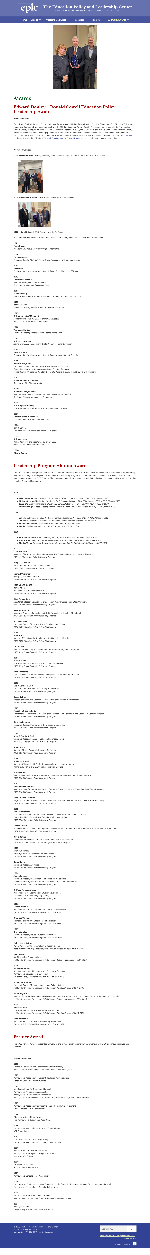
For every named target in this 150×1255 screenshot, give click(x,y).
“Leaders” (128, 135)
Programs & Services (55, 19)
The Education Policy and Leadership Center (87, 7)
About (34, 19)
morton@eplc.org (46, 1232)
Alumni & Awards (117, 19)
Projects (96, 19)
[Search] (131, 1229)
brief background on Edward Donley (64, 138)
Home (24, 19)
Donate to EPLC (128, 1236)
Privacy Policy (130, 1238)
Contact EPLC (113, 1236)
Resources (79, 19)
